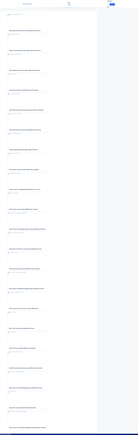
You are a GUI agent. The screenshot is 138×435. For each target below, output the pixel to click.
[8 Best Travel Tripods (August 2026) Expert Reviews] (28, 319)
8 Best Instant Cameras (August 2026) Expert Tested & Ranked (24, 268)
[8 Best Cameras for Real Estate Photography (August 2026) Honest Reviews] (28, 418)
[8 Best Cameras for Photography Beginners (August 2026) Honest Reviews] (28, 220)
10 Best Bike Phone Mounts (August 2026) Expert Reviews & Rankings (26, 110)
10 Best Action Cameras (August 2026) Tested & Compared (23, 209)
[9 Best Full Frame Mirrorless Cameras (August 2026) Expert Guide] (28, 240)
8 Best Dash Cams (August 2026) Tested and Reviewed (22, 407)
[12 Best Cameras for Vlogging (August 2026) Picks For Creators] (28, 180)
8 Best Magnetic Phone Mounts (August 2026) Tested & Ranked (24, 70)
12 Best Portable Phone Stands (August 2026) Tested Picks (23, 149)
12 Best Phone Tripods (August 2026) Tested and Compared (23, 90)
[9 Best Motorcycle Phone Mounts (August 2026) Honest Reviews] (28, 21)
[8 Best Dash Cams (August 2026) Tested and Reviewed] (28, 398)
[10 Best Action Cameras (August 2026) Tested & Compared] (28, 200)
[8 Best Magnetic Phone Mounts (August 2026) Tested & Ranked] (28, 61)
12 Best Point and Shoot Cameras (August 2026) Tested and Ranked (25, 368)
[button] (69, 2)
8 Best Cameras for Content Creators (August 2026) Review (23, 308)
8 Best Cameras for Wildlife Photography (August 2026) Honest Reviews (26, 288)
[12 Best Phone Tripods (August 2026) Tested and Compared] (28, 81)
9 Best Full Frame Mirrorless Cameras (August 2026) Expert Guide (25, 249)
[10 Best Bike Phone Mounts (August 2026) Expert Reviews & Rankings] (28, 101)
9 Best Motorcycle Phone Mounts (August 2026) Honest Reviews (25, 30)
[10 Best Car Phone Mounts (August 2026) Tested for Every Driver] (28, 41)
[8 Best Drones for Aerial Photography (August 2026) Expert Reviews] (28, 379)
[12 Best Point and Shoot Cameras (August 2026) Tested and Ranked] (28, 359)
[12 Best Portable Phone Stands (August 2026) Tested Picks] (28, 140)
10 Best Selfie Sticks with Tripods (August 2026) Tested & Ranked (25, 129)
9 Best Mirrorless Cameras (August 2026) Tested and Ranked (24, 169)
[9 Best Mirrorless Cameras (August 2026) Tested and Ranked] (28, 160)
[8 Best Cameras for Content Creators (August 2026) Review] (28, 299)
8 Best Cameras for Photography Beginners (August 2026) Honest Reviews (27, 229)
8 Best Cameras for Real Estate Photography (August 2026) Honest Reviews (27, 427)
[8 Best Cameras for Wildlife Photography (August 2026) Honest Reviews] (28, 279)
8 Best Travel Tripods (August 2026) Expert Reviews (21, 328)
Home (112, 4)
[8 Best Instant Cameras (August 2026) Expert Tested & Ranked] (28, 259)
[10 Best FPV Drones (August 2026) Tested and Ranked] (28, 339)
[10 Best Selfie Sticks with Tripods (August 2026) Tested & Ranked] (28, 120)
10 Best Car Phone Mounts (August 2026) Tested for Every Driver (25, 50)
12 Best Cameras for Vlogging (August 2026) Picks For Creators (24, 189)
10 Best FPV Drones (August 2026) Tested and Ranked (22, 348)
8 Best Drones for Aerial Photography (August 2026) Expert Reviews (25, 387)
